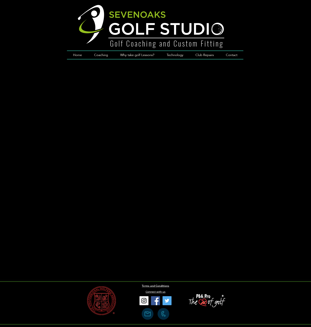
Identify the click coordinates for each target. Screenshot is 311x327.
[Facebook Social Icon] (155, 300)
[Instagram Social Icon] (143, 300)
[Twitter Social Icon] (167, 300)
